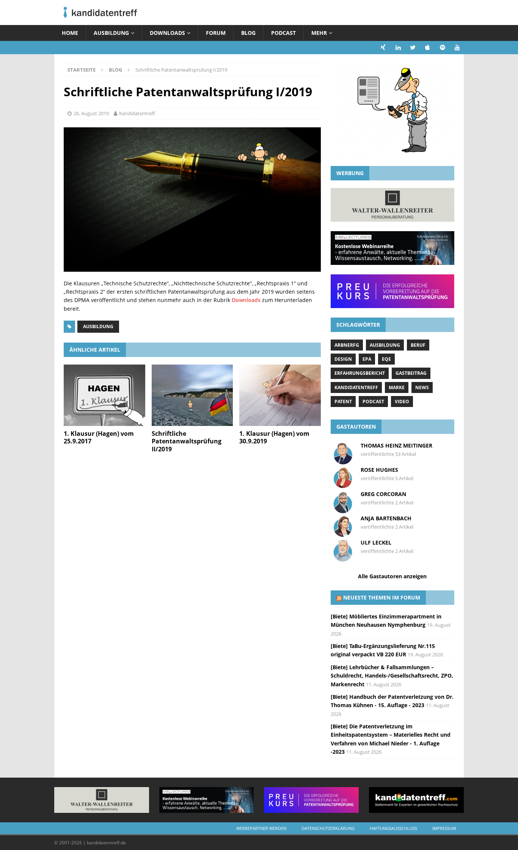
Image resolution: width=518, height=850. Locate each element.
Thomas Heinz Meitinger (396, 445)
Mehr (319, 32)
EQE (386, 359)
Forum (216, 32)
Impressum (444, 828)
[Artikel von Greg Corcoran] (343, 509)
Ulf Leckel (376, 542)
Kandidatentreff (137, 113)
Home (70, 32)
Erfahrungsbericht (359, 373)
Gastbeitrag (411, 373)
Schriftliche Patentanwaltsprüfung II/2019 (186, 441)
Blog (248, 32)
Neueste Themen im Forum (381, 597)
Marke (397, 387)
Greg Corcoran (383, 494)
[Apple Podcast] (427, 47)
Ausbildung (111, 32)
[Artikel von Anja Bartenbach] (343, 534)
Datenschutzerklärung (328, 828)
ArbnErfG (346, 345)
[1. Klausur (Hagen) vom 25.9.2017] (104, 395)
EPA (367, 359)
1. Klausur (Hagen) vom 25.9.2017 (99, 437)
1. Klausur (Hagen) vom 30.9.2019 (274, 437)
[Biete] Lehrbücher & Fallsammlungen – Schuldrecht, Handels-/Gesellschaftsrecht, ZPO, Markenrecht (392, 676)
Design (343, 359)
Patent (343, 401)
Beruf (418, 345)
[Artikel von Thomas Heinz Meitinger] (343, 461)
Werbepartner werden (261, 828)
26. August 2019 (91, 113)
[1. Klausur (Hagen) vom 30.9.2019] (280, 395)
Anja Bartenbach (386, 518)
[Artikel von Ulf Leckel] (343, 558)
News (422, 387)
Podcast (283, 32)
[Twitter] (412, 47)
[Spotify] (442, 47)
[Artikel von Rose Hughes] (343, 485)
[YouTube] (457, 47)
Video (402, 401)
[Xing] (383, 47)
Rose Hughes (379, 469)
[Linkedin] (398, 47)
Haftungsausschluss (393, 828)
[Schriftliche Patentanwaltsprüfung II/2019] (192, 395)
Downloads (167, 32)
